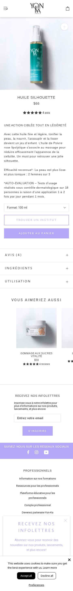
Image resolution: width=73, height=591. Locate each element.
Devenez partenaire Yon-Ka (37, 512)
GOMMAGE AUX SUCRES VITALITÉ (36, 355)
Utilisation (18, 281)
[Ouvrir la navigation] (6, 8)
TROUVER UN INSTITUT (36, 220)
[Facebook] (26, 452)
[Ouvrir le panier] (67, 9)
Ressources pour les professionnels (37, 485)
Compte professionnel (37, 505)
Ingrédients (19, 268)
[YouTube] (46, 452)
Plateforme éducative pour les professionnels (37, 495)
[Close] (69, 560)
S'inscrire (37, 430)
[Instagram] (36, 452)
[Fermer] (65, 520)
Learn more (50, 567)
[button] (32, 113)
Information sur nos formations (37, 478)
